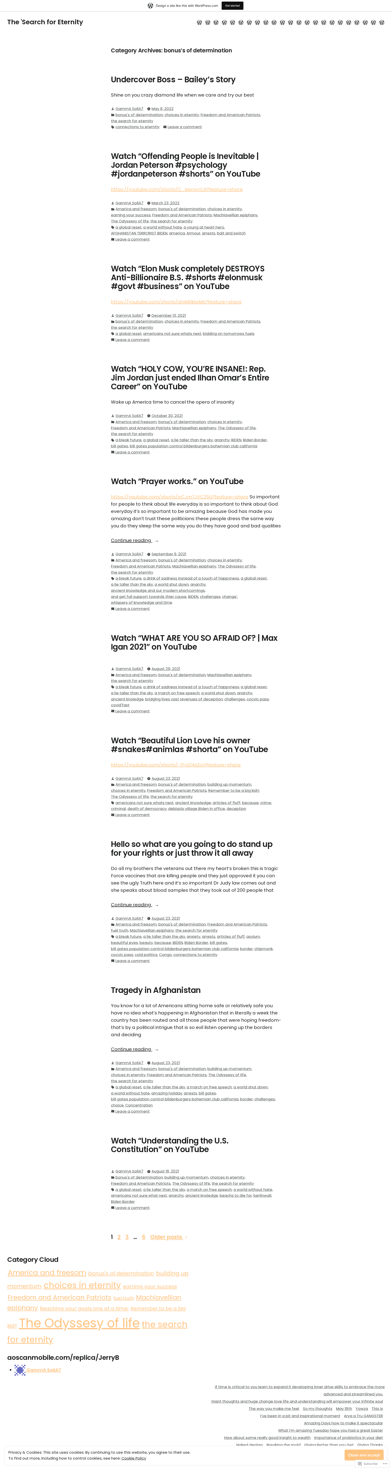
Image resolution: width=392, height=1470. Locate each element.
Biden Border (255, 440)
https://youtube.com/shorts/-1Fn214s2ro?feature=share (176, 765)
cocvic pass (258, 699)
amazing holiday (166, 1093)
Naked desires (249, 1445)
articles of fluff (226, 802)
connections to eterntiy (137, 126)
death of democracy (147, 808)
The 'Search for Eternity (45, 22)
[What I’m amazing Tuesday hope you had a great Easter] (282, 22)
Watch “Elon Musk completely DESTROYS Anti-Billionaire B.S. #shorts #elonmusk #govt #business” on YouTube (188, 277)
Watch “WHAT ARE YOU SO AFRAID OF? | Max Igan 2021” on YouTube (194, 642)
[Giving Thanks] (332, 22)
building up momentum (229, 784)
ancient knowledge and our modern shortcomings (158, 590)
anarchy (222, 440)
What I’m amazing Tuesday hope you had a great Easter (330, 1430)
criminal (118, 808)
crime (265, 802)
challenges (210, 596)
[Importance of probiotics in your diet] (299, 22)
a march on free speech (177, 693)
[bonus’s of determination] (373, 22)
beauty (146, 942)
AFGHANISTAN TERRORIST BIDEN (139, 233)
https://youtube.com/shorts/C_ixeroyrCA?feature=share (177, 189)
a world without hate (162, 227)
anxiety (193, 936)
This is (377, 1408)
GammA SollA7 (129, 108)
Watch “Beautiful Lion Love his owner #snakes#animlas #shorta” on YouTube (189, 745)
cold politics (146, 954)
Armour (193, 233)
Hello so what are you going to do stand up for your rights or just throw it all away (191, 848)
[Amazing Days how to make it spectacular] (274, 22)
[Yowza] (241, 22)
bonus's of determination (139, 114)
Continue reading (131, 540)
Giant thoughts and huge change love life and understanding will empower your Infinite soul (297, 1401)
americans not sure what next (139, 1195)
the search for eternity (132, 121)
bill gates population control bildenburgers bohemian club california (193, 446)
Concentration (139, 1105)
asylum (253, 936)
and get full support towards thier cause (148, 596)
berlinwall (262, 1195)
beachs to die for (236, 1195)
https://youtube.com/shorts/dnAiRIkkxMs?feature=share (176, 302)
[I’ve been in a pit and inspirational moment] (257, 22)
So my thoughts (317, 1408)
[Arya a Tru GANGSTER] (266, 22)
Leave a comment (185, 127)
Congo (165, 954)
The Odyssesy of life (130, 221)
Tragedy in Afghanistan (156, 990)
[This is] (249, 22)
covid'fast (120, 705)
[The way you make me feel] (216, 22)
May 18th (344, 1408)
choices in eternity (181, 114)
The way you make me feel (274, 1408)
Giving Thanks (370, 1445)
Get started (232, 5)
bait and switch (231, 233)
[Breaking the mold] (315, 22)
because (250, 802)
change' (229, 596)
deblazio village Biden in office (196, 808)
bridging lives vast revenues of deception (184, 699)
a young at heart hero (204, 227)
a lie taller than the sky (192, 440)
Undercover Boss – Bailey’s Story (173, 79)
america (177, 233)
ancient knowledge (193, 802)
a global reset (128, 227)
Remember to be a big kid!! (233, 790)
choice (117, 1105)
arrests (208, 233)
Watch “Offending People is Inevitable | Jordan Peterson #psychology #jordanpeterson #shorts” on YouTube (185, 165)
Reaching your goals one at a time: (84, 1308)
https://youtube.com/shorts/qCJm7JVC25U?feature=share (179, 497)
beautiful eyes (124, 942)
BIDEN (236, 440)
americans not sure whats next (172, 333)
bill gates (119, 446)
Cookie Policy (133, 1458)
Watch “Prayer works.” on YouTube (177, 481)
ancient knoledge (127, 699)
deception (236, 808)
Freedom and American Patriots (230, 114)
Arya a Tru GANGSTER (363, 1416)
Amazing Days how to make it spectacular (343, 1423)
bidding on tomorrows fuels (229, 333)
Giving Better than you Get (329, 1445)
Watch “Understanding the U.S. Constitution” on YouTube (170, 1145)
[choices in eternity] (381, 22)
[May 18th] (232, 22)
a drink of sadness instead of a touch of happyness (191, 578)
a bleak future (128, 440)
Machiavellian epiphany (235, 215)
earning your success (131, 215)
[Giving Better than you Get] (324, 22)
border (246, 948)
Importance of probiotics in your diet (348, 1437)
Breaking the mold (284, 1445)
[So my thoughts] (224, 22)
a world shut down (171, 584)
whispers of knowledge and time (141, 602)
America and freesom (136, 209)
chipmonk (263, 948)
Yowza (362, 1408)
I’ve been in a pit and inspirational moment (300, 1416)
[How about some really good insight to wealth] (291, 22)
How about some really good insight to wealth (267, 1437)
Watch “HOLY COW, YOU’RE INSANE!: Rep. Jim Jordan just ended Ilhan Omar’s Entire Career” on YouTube (190, 377)
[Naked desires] (307, 22)
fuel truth (119, 930)
